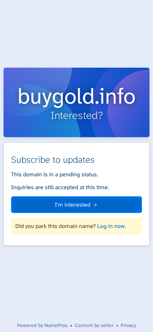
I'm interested (72, 204)
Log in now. (111, 226)
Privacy (128, 325)
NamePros (56, 325)
